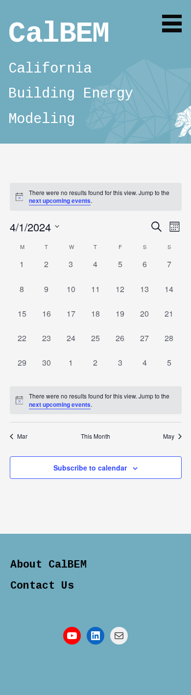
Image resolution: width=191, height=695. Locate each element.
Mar (22, 436)
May (168, 436)
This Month (95, 436)
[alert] (96, 400)
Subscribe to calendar (90, 467)
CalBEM (58, 33)
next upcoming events (60, 200)
